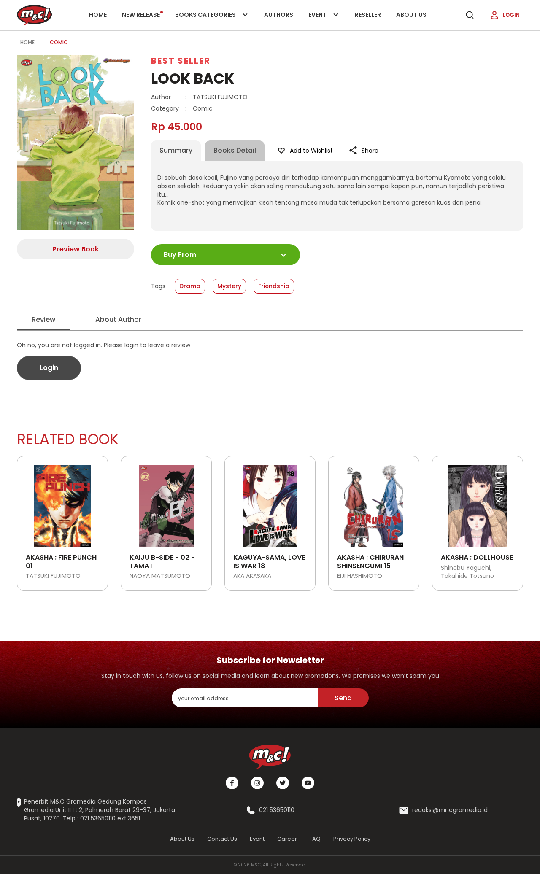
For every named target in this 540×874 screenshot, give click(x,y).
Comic (59, 42)
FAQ (315, 839)
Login (511, 15)
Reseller (368, 15)
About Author (118, 319)
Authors (278, 15)
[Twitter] (282, 783)
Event (326, 20)
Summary (175, 150)
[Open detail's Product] (62, 502)
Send (343, 698)
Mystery (229, 286)
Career (287, 839)
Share (370, 150)
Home (98, 15)
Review (43, 319)
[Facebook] (232, 783)
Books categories (206, 20)
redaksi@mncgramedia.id (450, 810)
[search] (469, 15)
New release (141, 15)
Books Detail (234, 150)
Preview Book (75, 249)
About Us (411, 15)
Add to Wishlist (311, 150)
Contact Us (222, 839)
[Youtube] (308, 783)
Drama (189, 286)
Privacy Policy (351, 839)
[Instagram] (257, 783)
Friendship (273, 286)
